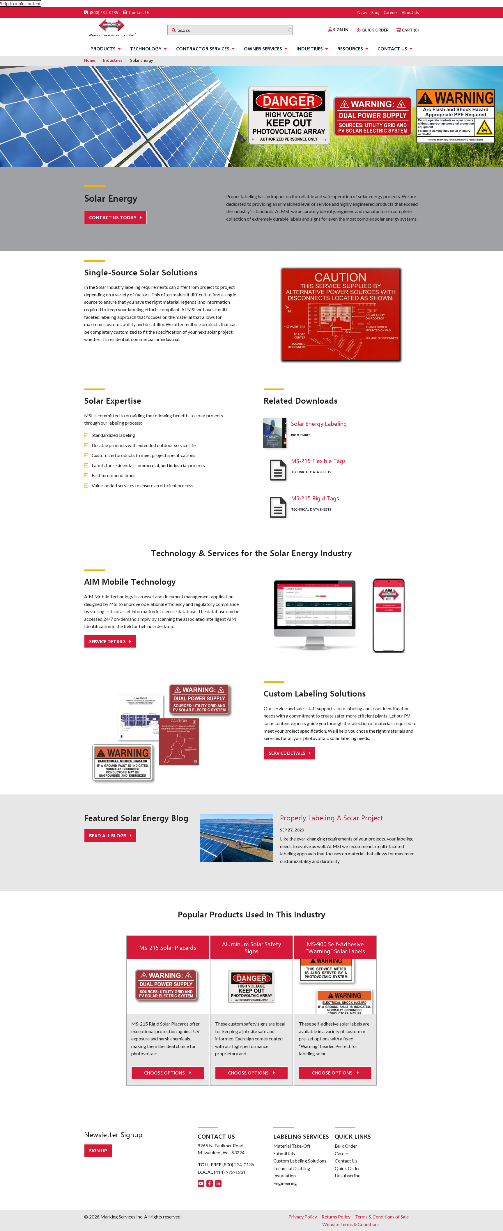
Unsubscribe (347, 1175)
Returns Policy (336, 1216)
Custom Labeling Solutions (299, 1160)
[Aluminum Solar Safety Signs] (251, 986)
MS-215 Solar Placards (167, 947)
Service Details (108, 641)
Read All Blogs (108, 835)
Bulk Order (346, 1146)
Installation (284, 1175)
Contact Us (139, 12)
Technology (146, 48)
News (362, 12)
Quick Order (347, 1168)
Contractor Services (202, 48)
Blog (375, 12)
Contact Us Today (113, 217)
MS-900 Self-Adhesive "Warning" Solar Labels (335, 947)
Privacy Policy (302, 1216)
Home (89, 60)
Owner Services (263, 48)
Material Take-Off (292, 1146)
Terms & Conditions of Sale (382, 1216)
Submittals (284, 1153)
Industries (310, 48)
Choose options (165, 1072)
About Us (410, 12)
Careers (391, 12)
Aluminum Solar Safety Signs (251, 947)
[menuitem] (338, 29)
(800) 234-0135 (103, 12)
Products (103, 48)
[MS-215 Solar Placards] (168, 986)
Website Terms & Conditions (351, 1224)
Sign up (98, 1150)
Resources (350, 48)
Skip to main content (20, 3)
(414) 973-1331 (230, 1172)
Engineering (285, 1183)
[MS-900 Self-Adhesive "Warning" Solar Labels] (335, 986)
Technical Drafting (291, 1168)
